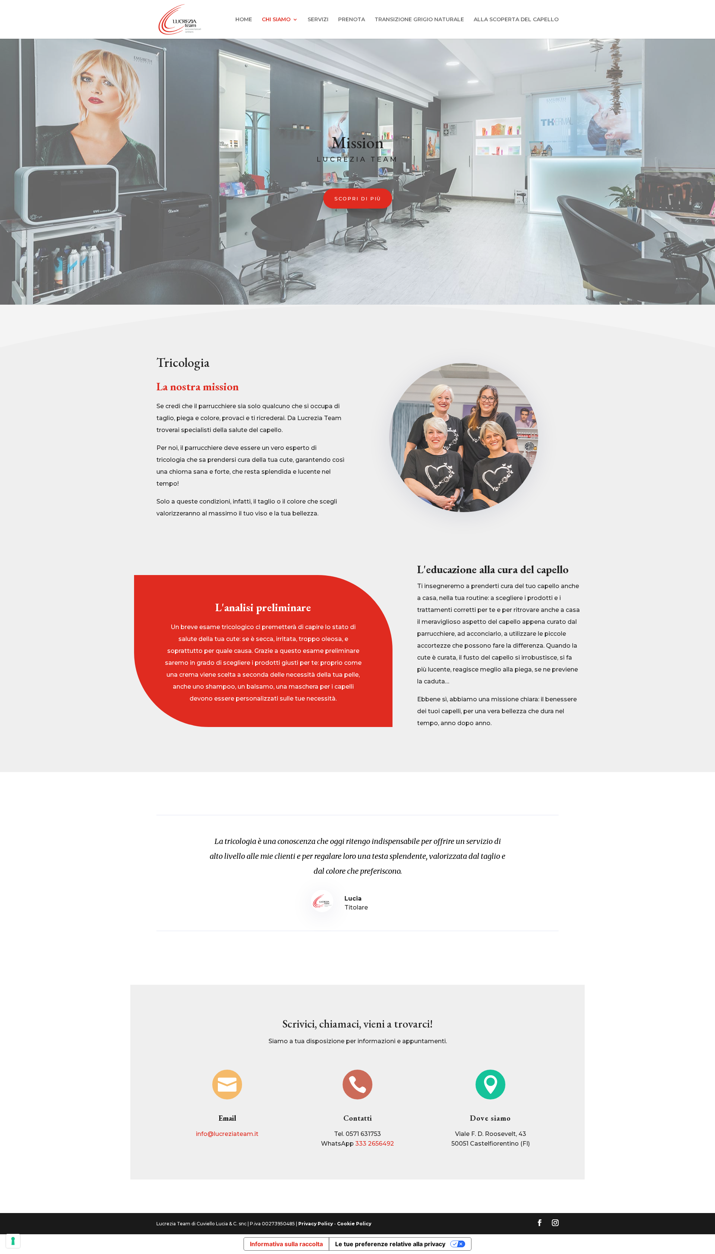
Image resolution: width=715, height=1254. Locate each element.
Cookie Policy (354, 1223)
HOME (243, 20)
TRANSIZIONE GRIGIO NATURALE (419, 20)
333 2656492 (374, 1143)
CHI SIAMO (276, 20)
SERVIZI (318, 20)
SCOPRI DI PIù (357, 198)
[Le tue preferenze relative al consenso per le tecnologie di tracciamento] (13, 1241)
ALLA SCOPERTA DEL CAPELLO (516, 20)
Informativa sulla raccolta (286, 1244)
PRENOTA (351, 20)
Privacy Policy (315, 1223)
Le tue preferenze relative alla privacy (390, 1244)
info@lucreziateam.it (227, 1133)
